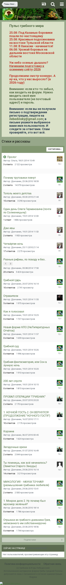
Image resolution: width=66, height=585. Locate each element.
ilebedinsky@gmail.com (26, 119)
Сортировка (54, 149)
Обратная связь (52, 564)
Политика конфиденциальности (22, 564)
